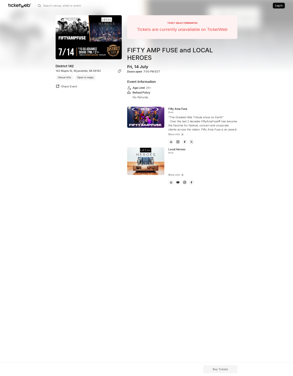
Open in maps (85, 77)
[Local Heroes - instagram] (184, 182)
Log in (278, 5)
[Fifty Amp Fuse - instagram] (178, 142)
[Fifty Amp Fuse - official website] (171, 142)
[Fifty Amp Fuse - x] (191, 142)
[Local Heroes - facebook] (191, 182)
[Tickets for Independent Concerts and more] (19, 5)
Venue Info (64, 77)
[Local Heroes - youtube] (178, 182)
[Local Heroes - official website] (171, 182)
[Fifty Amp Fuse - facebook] (184, 142)
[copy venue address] (119, 71)
